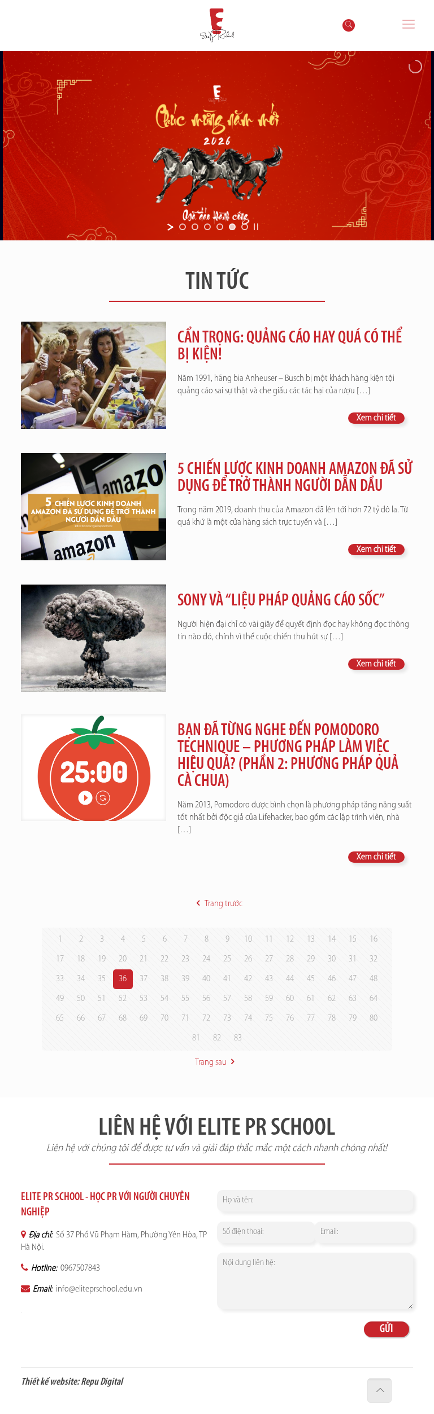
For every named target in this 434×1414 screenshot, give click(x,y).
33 (60, 978)
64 (373, 998)
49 (60, 998)
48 (373, 978)
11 (269, 939)
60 (290, 998)
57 (227, 998)
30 (332, 959)
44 (290, 978)
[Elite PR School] (217, 25)
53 (143, 998)
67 (102, 1018)
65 (60, 1018)
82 (217, 1038)
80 (373, 1018)
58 (248, 998)
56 (206, 998)
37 (143, 978)
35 (102, 978)
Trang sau (211, 1062)
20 (123, 959)
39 (185, 978)
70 (164, 1018)
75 (269, 1018)
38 (164, 978)
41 (227, 978)
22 (164, 959)
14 (332, 939)
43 (269, 978)
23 (185, 959)
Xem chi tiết (376, 418)
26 (248, 959)
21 (143, 959)
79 (353, 1018)
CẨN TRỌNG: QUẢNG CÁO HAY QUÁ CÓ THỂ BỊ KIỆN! (289, 347)
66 (81, 1018)
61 (311, 998)
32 (373, 959)
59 (269, 998)
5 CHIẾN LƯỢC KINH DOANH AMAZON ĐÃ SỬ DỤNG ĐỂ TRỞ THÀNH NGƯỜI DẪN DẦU (295, 478)
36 (123, 978)
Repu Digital (102, 1382)
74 (248, 1018)
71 (185, 1018)
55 (185, 998)
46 (332, 978)
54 (164, 998)
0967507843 (79, 1268)
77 (311, 1018)
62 (332, 998)
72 (206, 1018)
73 (227, 1018)
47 (353, 978)
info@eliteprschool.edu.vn (98, 1289)
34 (81, 978)
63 (353, 998)
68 (123, 1018)
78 (332, 1018)
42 (248, 978)
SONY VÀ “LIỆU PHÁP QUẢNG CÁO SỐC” (281, 601)
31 (353, 959)
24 (206, 959)
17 (60, 959)
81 (196, 1038)
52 (123, 998)
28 (290, 959)
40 (206, 978)
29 (311, 959)
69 (143, 1018)
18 (81, 959)
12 (290, 939)
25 (227, 959)
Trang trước (223, 903)
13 (311, 939)
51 (102, 998)
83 (238, 1038)
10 (248, 939)
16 (373, 939)
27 (269, 959)
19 (102, 959)
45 (311, 978)
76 (290, 1018)
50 (81, 998)
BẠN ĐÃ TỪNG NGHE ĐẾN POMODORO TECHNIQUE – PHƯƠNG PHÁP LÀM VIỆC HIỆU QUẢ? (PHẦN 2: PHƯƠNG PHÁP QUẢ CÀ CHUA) (287, 756)
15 (353, 939)
